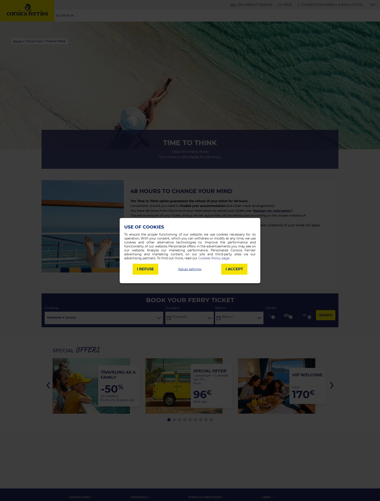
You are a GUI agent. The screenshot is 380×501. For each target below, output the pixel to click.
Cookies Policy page (213, 258)
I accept (234, 269)
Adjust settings (189, 269)
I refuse (145, 269)
